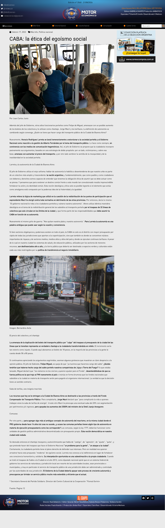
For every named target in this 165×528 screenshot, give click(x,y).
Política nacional (46, 32)
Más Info (34, 32)
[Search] (163, 26)
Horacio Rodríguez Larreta (32, 139)
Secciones (8, 26)
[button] (142, 8)
